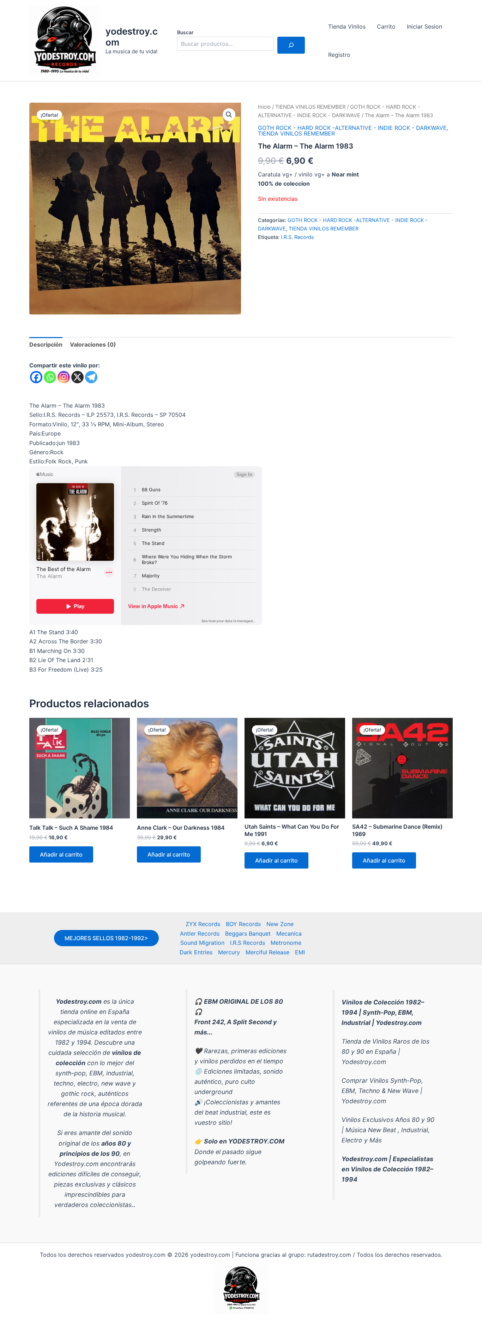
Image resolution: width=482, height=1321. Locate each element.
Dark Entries (196, 952)
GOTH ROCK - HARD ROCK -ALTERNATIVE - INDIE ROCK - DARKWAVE (352, 127)
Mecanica (289, 933)
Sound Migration (202, 942)
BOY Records (243, 923)
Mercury (229, 952)
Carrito (386, 26)
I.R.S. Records (297, 237)
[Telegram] (91, 377)
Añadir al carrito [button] (61, 854)
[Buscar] (291, 45)
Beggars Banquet (248, 933)
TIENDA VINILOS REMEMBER (310, 107)
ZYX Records (203, 923)
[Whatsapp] (50, 377)
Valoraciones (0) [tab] (93, 344)
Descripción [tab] (45, 344)
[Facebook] (36, 377)
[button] (229, 114)
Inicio (264, 107)
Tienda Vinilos (347, 26)
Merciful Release (267, 952)
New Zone (280, 923)
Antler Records (199, 933)
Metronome (286, 942)
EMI (300, 952)
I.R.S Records (247, 942)
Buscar (185, 32)
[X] (77, 377)
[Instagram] (64, 377)
